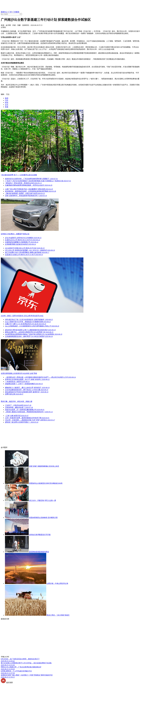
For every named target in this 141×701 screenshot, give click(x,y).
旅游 (6, 98)
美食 (6, 107)
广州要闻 (16, 12)
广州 (10, 12)
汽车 (6, 100)
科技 (6, 102)
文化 (6, 105)
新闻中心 (4, 12)
